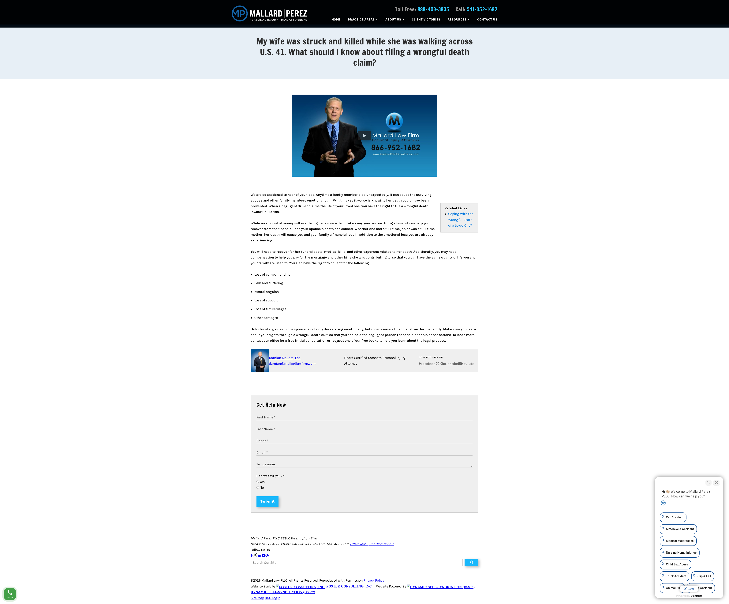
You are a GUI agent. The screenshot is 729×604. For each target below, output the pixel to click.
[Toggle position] (708, 483)
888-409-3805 (433, 9)
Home (336, 19)
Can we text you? (270, 476)
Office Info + (359, 544)
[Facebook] (252, 555)
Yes (262, 482)
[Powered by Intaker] (696, 596)
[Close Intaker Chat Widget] (716, 483)
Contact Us (487, 19)
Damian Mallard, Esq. (285, 358)
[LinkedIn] (260, 555)
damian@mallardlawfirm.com (292, 363)
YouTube (468, 364)
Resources (457, 19)
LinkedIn (451, 364)
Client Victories (426, 19)
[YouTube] (264, 555)
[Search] (471, 562)
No (261, 487)
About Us (393, 19)
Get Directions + (381, 544)
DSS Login (272, 598)
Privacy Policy (374, 580)
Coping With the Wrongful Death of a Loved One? (460, 220)
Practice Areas (361, 19)
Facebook (428, 364)
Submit (267, 501)
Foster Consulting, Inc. (349, 586)
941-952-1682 (482, 9)
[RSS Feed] (267, 555)
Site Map (257, 598)
